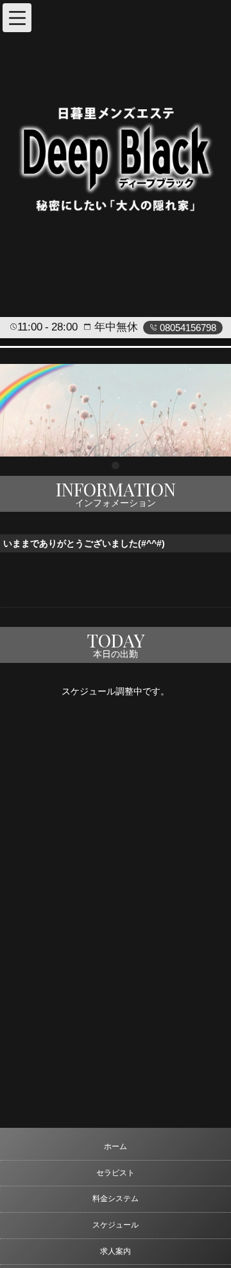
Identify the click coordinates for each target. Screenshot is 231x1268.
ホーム (115, 1146)
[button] (17, 17)
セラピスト (115, 1172)
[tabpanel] (115, 410)
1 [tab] (115, 466)
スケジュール (115, 1224)
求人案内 (115, 1251)
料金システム (115, 1198)
